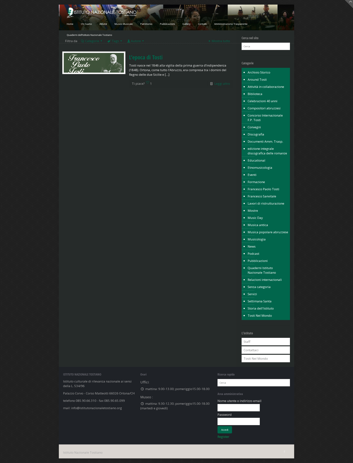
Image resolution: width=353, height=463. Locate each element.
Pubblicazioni (258, 261)
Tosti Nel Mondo (260, 315)
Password (224, 414)
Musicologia (257, 239)
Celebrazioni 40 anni (262, 101)
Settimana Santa (260, 301)
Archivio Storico (259, 72)
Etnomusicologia (260, 167)
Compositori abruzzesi (264, 108)
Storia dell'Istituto (261, 308)
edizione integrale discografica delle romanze (267, 150)
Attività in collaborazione (266, 87)
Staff (247, 341)
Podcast (253, 253)
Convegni (254, 127)
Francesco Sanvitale (262, 196)
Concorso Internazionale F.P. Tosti (265, 117)
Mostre (253, 210)
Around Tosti (257, 79)
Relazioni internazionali (265, 280)
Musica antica (258, 225)
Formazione (256, 182)
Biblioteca (255, 94)
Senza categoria (259, 287)
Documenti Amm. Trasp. (265, 141)
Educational (256, 160)
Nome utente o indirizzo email (239, 401)
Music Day (255, 218)
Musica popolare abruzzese (268, 232)
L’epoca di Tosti (146, 57)
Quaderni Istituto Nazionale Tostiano (262, 270)
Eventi (252, 175)
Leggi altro (222, 83)
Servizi (252, 294)
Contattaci (251, 350)
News (252, 246)
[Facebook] (284, 451)
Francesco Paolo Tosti (263, 189)
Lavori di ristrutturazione (266, 203)
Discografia (256, 134)
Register (223, 437)
